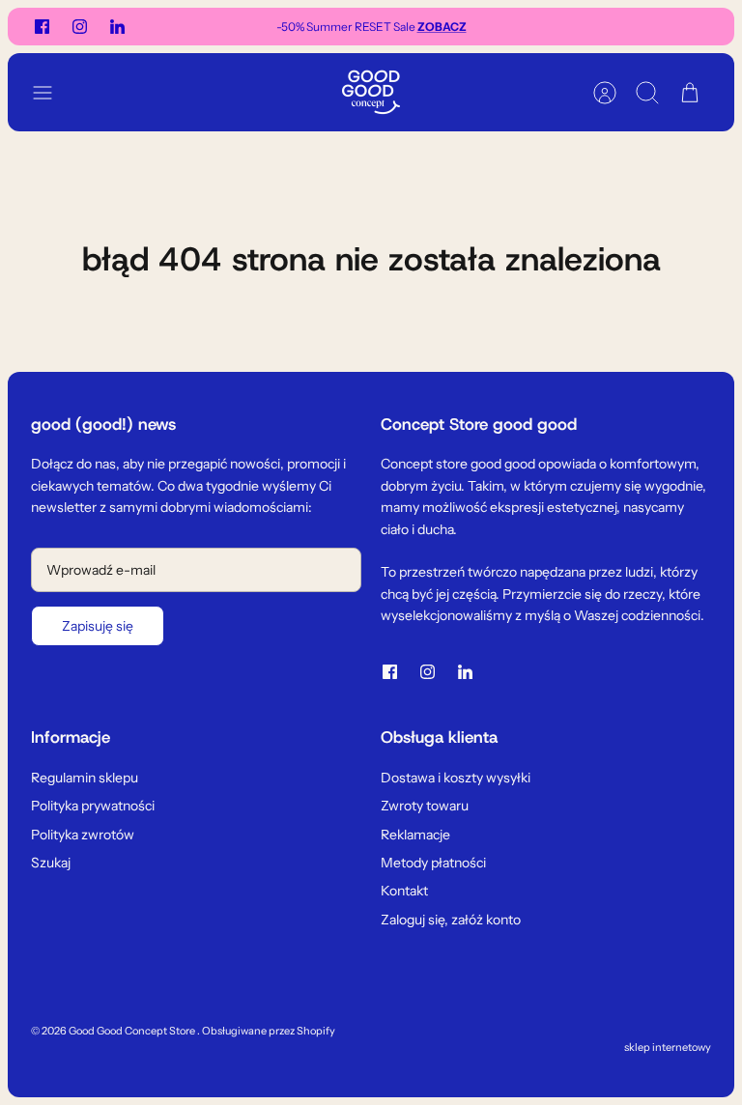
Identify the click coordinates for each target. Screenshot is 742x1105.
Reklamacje (415, 834)
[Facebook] (42, 26)
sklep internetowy (667, 1047)
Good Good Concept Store (133, 1030)
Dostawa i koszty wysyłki (455, 777)
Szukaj (51, 862)
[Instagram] (80, 26)
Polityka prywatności (93, 805)
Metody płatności (433, 862)
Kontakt (404, 890)
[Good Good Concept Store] (371, 92)
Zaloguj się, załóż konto (451, 919)
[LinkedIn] (117, 26)
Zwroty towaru (425, 805)
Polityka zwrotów (82, 834)
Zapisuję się (97, 626)
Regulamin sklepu (84, 777)
